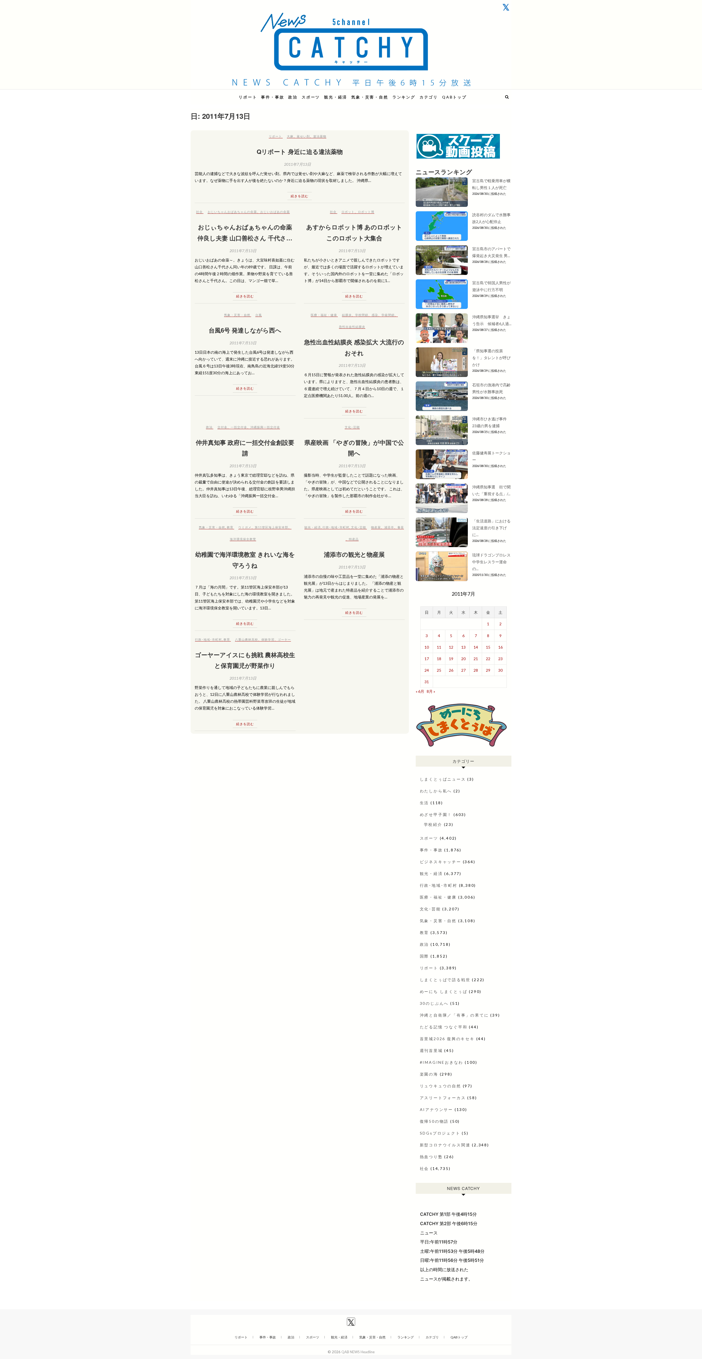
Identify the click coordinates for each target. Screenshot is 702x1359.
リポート (248, 97)
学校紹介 (433, 824)
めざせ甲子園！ (436, 814)
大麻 (290, 136)
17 (426, 658)
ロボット (348, 211)
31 (426, 681)
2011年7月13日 (297, 164)
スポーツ (311, 97)
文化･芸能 (352, 427)
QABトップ (454, 97)
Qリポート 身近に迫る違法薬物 (300, 151)
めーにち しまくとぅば (444, 991)
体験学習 (267, 639)
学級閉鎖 (388, 315)
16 (500, 647)
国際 (424, 956)
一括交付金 (239, 427)
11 (439, 647)
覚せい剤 (303, 136)
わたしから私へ (436, 791)
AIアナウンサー (436, 1109)
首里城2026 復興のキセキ (447, 1038)
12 (451, 647)
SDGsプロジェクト (440, 1133)
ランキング (403, 97)
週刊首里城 (431, 1050)
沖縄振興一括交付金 (265, 427)
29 (488, 670)
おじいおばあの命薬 (275, 211)
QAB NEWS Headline (219, 94)
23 (500, 658)
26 (451, 670)
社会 (199, 211)
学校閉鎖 (361, 315)
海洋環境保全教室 (243, 539)
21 (476, 658)
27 (463, 670)
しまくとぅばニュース (443, 779)
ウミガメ (244, 527)
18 (439, 658)
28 (476, 670)
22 (488, 658)
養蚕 (400, 527)
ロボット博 (366, 211)
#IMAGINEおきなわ (441, 1062)
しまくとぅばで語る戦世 (445, 979)
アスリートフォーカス (443, 1097)
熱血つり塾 (431, 1156)
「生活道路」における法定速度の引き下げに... (491, 528)
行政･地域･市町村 (335, 527)
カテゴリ (429, 97)
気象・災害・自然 (369, 97)
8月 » (431, 691)
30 (500, 670)
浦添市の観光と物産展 (354, 554)
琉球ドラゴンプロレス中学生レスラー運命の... (491, 562)
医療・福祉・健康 (324, 315)
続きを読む (299, 196)
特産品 (354, 539)
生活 (424, 802)
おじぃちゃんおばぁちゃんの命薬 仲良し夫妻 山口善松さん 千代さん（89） (245, 238)
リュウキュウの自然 (440, 1086)
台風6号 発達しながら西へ (245, 330)
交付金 (222, 427)
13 (463, 647)
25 (439, 670)
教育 (230, 527)
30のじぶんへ (434, 1003)
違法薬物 (319, 136)
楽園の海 (429, 1074)
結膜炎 (347, 315)
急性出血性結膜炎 (352, 326)
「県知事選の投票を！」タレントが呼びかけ (491, 357)
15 (488, 647)
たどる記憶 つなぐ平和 (444, 1027)
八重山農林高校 (246, 639)
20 (463, 658)
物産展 (376, 527)
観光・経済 (335, 97)
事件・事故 (272, 97)
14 (476, 647)
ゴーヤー (284, 639)
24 (426, 670)
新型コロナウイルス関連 (445, 1145)
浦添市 (389, 527)
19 (451, 658)
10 (426, 647)
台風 (258, 315)
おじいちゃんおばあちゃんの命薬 (232, 211)
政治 (293, 97)
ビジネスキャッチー (440, 861)
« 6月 (420, 691)
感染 (375, 315)
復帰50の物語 (434, 1121)
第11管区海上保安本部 (271, 527)
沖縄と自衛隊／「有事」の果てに (454, 1015)
